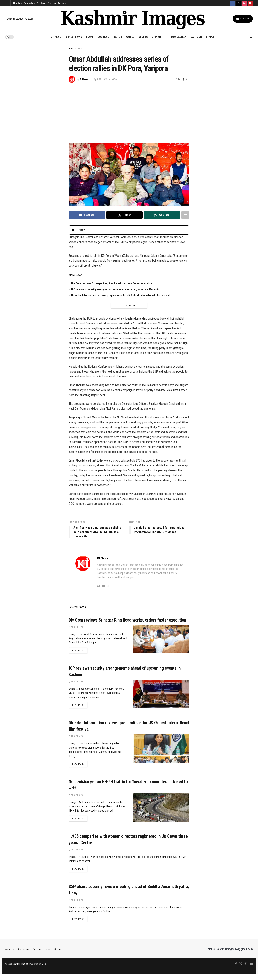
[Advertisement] (129, 111)
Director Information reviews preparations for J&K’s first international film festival (120, 295)
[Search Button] (251, 37)
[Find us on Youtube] (250, 3)
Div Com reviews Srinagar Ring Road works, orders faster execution (112, 283)
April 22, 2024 (100, 79)
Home (71, 48)
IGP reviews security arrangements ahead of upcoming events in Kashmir (115, 289)
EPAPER (210, 36)
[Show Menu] (6, 3)
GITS (44, 963)
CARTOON (196, 36)
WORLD (130, 36)
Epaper (244, 18)
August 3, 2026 (77, 795)
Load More (129, 305)
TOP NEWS (55, 36)
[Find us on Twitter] (238, 3)
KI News (84, 79)
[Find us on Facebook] (232, 3)
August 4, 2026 (77, 627)
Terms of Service (57, 3)
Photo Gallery (177, 36)
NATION (117, 36)
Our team (41, 3)
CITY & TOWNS (73, 36)
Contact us (29, 3)
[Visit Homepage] (133, 19)
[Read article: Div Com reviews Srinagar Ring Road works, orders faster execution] (161, 639)
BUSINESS (103, 36)
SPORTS (143, 36)
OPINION (157, 36)
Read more (79, 650)
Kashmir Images (20, 963)
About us (17, 3)
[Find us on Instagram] (244, 3)
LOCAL (89, 36)
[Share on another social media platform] (185, 215)
